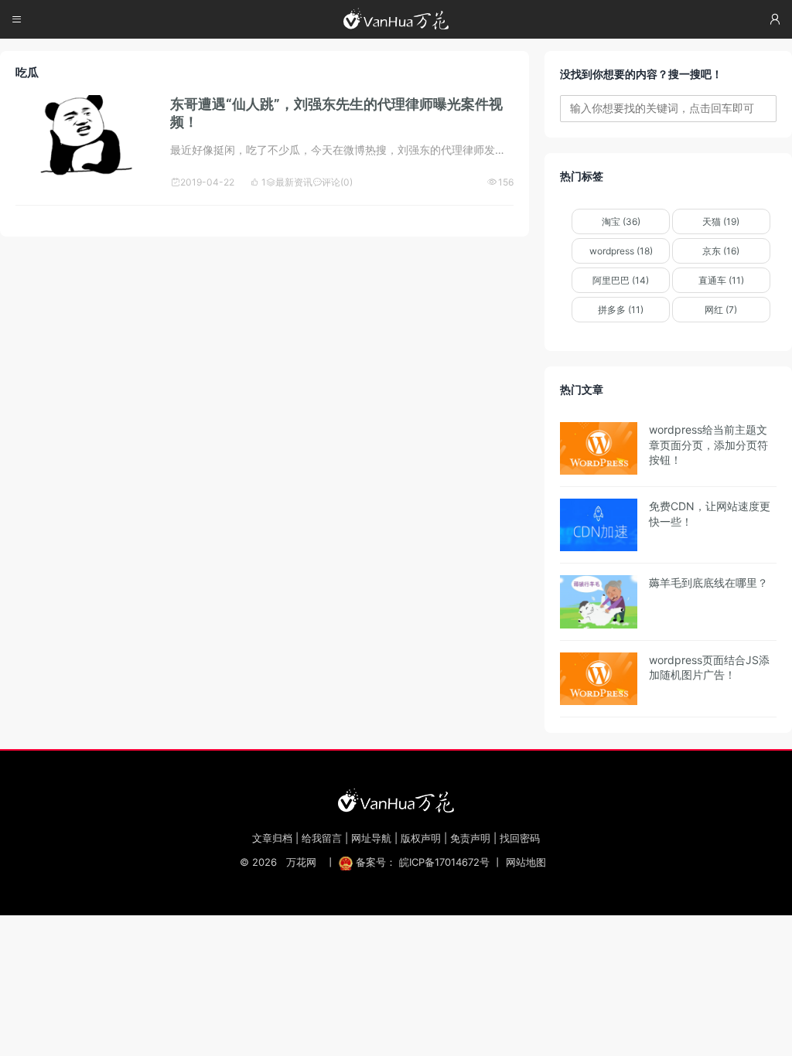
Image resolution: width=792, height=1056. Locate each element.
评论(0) (332, 182)
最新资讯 (289, 182)
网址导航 (371, 838)
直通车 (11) (721, 280)
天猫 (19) (720, 221)
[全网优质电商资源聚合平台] (396, 800)
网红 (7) (721, 309)
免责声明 (470, 838)
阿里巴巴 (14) (620, 280)
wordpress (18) (621, 251)
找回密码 (520, 838)
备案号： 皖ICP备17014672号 (423, 862)
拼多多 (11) (621, 309)
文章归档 (272, 838)
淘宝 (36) (621, 221)
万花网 (301, 862)
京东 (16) (720, 251)
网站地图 (526, 862)
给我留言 (322, 838)
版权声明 (421, 838)
